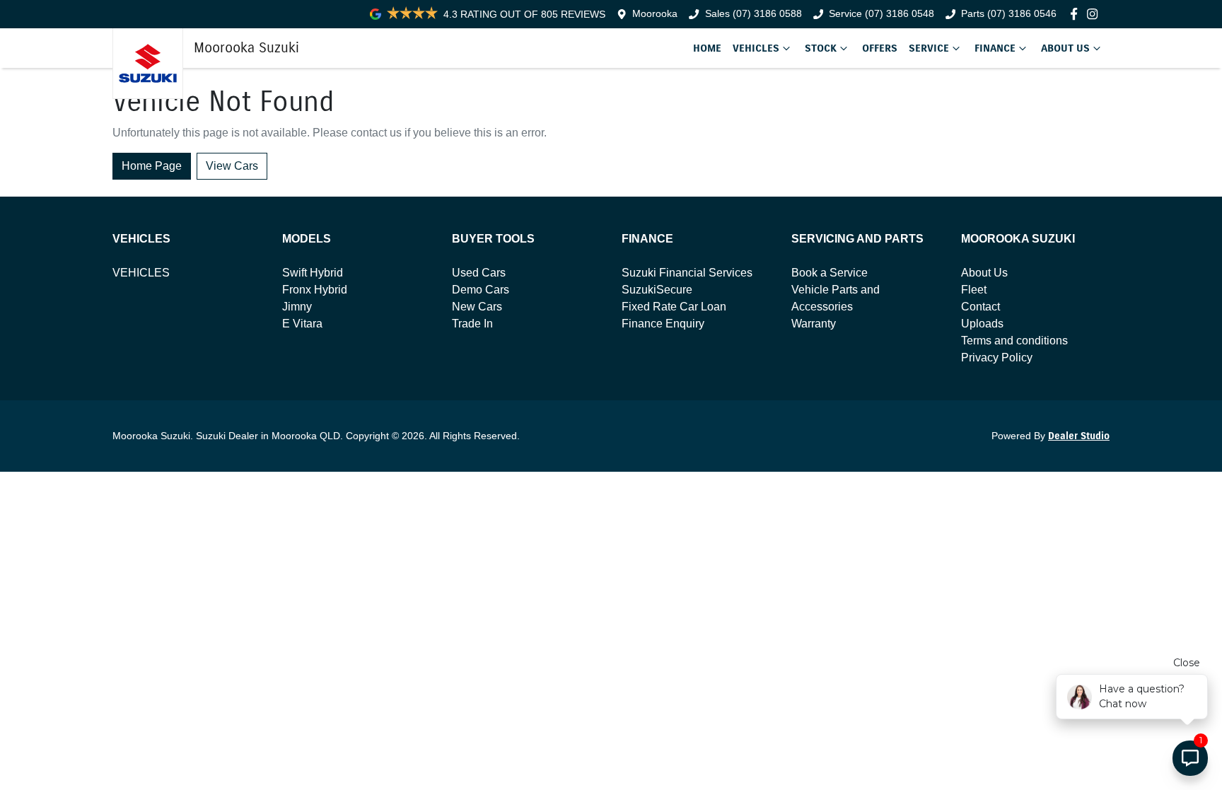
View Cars (232, 166)
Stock (821, 48)
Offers (879, 48)
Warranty (813, 324)
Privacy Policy (996, 358)
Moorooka (654, 13)
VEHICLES (141, 273)
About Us (1065, 48)
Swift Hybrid (312, 273)
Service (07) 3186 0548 (881, 13)
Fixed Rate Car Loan (674, 307)
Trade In (472, 324)
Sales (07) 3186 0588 (753, 13)
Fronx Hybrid (314, 290)
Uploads (982, 324)
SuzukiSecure (657, 290)
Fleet (974, 290)
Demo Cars (480, 290)
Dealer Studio (1079, 436)
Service (929, 48)
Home (707, 48)
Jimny (297, 307)
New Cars (477, 307)
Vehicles (756, 48)
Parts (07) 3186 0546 (1009, 13)
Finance (995, 48)
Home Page (152, 166)
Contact (980, 307)
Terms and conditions (1014, 341)
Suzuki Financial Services (687, 273)
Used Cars (479, 273)
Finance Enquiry (663, 324)
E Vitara (302, 324)
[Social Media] (1077, 14)
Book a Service (829, 273)
